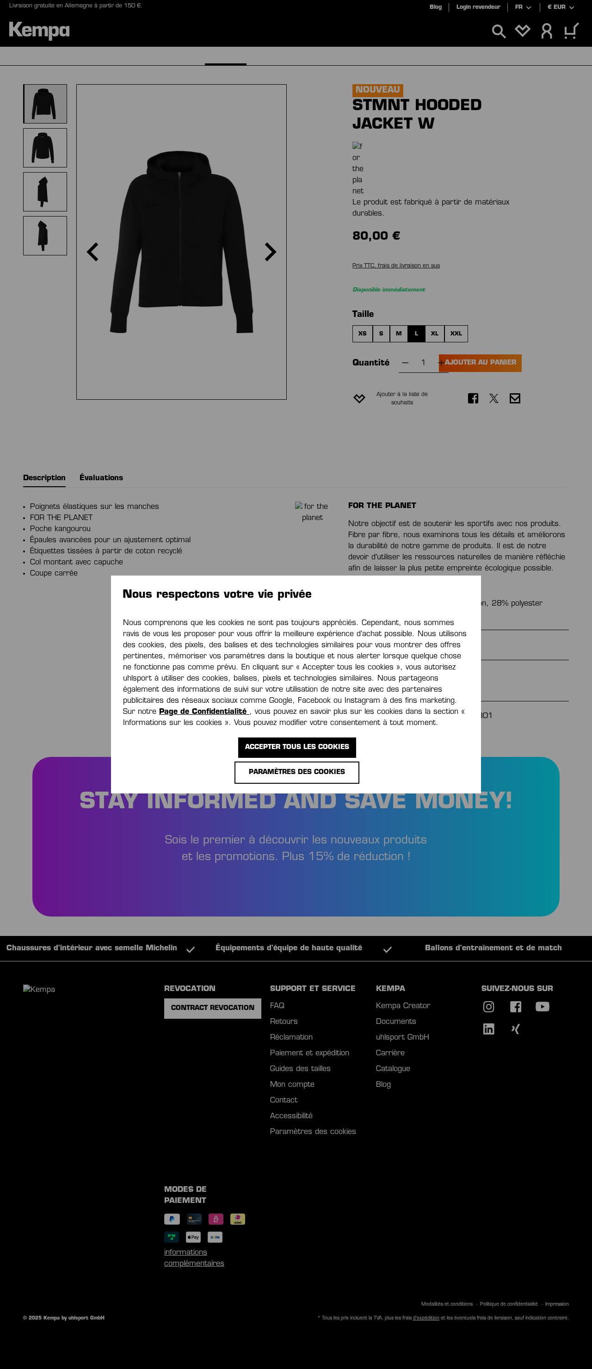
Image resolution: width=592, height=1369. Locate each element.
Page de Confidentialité (204, 712)
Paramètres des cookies (297, 772)
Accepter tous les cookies (297, 747)
